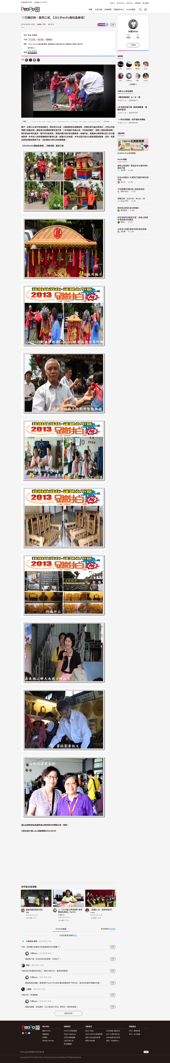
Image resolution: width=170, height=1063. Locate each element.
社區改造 (40, 40)
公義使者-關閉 (31, 941)
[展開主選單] (146, 10)
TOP (146, 1052)
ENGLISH (130, 3)
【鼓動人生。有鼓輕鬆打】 (101, 909)
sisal (120, 69)
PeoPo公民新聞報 (70, 1031)
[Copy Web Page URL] (38, 60)
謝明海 (137, 69)
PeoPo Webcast (70, 1034)
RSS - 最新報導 (134, 1031)
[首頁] (30, 9)
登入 (113, 3)
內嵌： (25, 121)
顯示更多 (31, 48)
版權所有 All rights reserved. (33, 52)
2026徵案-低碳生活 (113, 1031)
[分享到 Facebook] (26, 60)
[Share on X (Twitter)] (30, 60)
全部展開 (132, 84)
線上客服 (146, 3)
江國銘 (28, 989)
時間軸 (44, 1037)
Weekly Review (48, 1040)
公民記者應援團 (69, 1037)
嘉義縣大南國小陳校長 (74, 44)
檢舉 (112, 24)
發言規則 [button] (112, 929)
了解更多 (133, 45)
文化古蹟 (32, 40)
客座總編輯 (68, 1044)
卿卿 (27, 912)
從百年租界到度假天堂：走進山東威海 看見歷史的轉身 (132, 218)
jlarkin (146, 69)
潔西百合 (129, 69)
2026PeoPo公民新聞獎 (126, 153)
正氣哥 (123, 231)
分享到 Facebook (113, 67)
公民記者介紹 (68, 1040)
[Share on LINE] (34, 60)
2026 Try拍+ (89, 1031)
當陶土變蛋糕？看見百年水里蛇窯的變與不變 (132, 166)
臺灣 (29, 35)
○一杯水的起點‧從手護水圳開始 (131, 119)
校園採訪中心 (118, 9)
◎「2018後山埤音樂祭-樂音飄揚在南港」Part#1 (70, 910)
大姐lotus (61, 915)
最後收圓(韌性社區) (34, 909)
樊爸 (28, 965)
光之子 (123, 182)
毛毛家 (123, 170)
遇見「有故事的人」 (113, 1040)
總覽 (90, 9)
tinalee (92, 912)
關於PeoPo (46, 1031)
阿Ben (123, 222)
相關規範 (45, 1034)
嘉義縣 (34, 35)
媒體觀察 (49, 40)
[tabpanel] (68, 971)
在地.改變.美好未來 (113, 1037)
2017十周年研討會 (113, 1034)
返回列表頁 (68, 1013)
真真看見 (124, 210)
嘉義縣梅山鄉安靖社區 (56, 44)
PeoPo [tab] (61, 929)
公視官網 (137, 3)
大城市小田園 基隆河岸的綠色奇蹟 (131, 229)
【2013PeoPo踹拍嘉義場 (37, 44)
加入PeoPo (121, 3)
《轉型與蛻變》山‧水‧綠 (128, 97)
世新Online (124, 191)
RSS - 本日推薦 (134, 1034)
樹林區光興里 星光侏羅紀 (128, 207)
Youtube (29, 1033)
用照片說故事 (90, 1040)
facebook (23, 1033)
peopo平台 (124, 201)
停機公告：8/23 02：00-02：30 (131, 198)
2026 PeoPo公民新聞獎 (93, 1034)
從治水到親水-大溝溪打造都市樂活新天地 (133, 178)
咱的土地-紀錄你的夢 (92, 1037)
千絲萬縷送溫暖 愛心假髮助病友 (131, 189)
